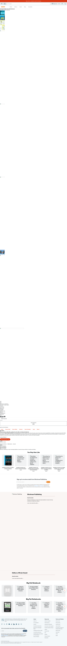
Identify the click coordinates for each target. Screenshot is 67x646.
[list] (33, 364)
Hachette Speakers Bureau (49, 627)
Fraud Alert (57, 632)
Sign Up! (55, 3)
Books (11, 6)
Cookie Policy (58, 624)
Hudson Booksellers (28, 429)
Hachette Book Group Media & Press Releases (38, 634)
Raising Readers (47, 636)
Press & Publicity (36, 636)
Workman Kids (2, 411)
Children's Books (3, 441)
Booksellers (46, 637)
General (14, 444)
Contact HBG (47, 631)
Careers (46, 629)
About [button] (21, 6)
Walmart (38, 429)
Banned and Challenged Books (37, 628)
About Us (35, 620)
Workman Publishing (4, 403)
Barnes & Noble (7, 429)
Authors (15, 6)
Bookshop (20, 429)
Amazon (2, 429)
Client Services (47, 622)
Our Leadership (36, 622)
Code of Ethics (58, 625)
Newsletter (30, 6)
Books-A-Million (14, 429)
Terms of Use (58, 620)
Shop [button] (25, 6)
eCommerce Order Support (49, 625)
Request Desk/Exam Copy (5, 439)
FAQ (45, 632)
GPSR (57, 635)
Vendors (46, 634)
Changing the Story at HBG (38, 630)
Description (2, 430)
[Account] (62, 4)
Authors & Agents (47, 620)
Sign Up (25, 630)
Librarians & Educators (48, 624)
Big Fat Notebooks (3, 447)
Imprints (35, 624)
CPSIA (57, 633)
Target (34, 429)
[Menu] (1, 3)
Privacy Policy (58, 622)
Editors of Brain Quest (19, 573)
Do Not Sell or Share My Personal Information (60, 628)
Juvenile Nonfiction (3, 444)
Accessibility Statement (37, 632)
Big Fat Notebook (3, 446)
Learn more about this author (32, 503)
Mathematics (10, 444)
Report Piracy (58, 630)
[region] (33, 591)
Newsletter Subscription (37, 625)
